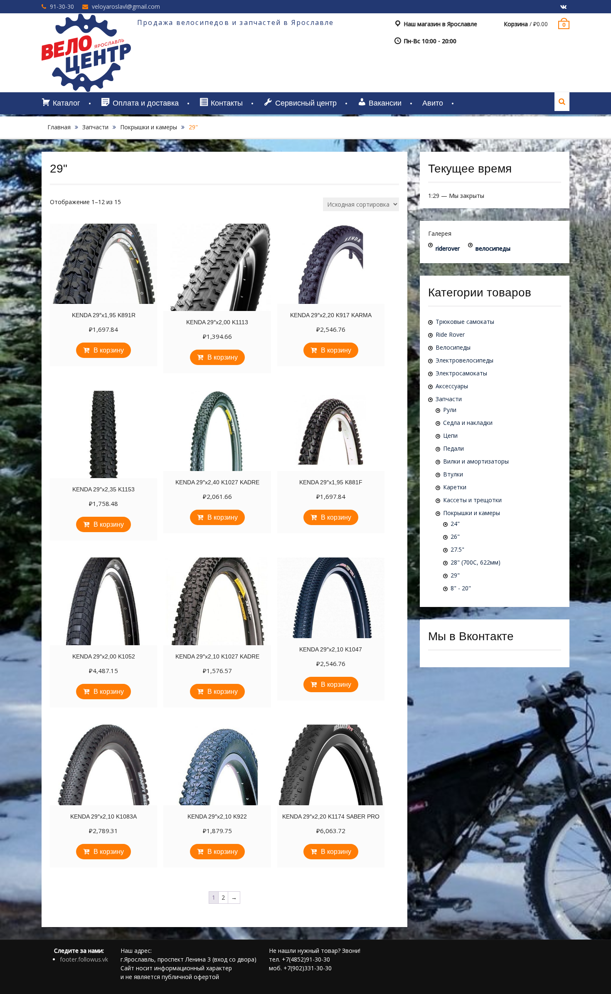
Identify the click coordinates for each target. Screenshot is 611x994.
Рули (449, 410)
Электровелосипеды (464, 360)
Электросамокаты (461, 373)
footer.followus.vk (84, 959)
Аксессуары (452, 386)
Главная (59, 127)
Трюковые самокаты (465, 322)
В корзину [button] (109, 350)
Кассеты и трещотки (472, 500)
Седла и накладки (468, 423)
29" (455, 575)
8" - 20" (461, 588)
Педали (453, 448)
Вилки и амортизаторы (476, 461)
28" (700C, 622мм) (475, 562)
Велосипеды (453, 347)
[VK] (563, 7)
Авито (432, 103)
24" (455, 524)
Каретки (454, 487)
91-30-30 (62, 6)
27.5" (457, 549)
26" (455, 536)
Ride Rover (450, 334)
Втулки (453, 474)
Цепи (450, 435)
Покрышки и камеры (148, 127)
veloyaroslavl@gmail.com (126, 6)
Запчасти (95, 127)
